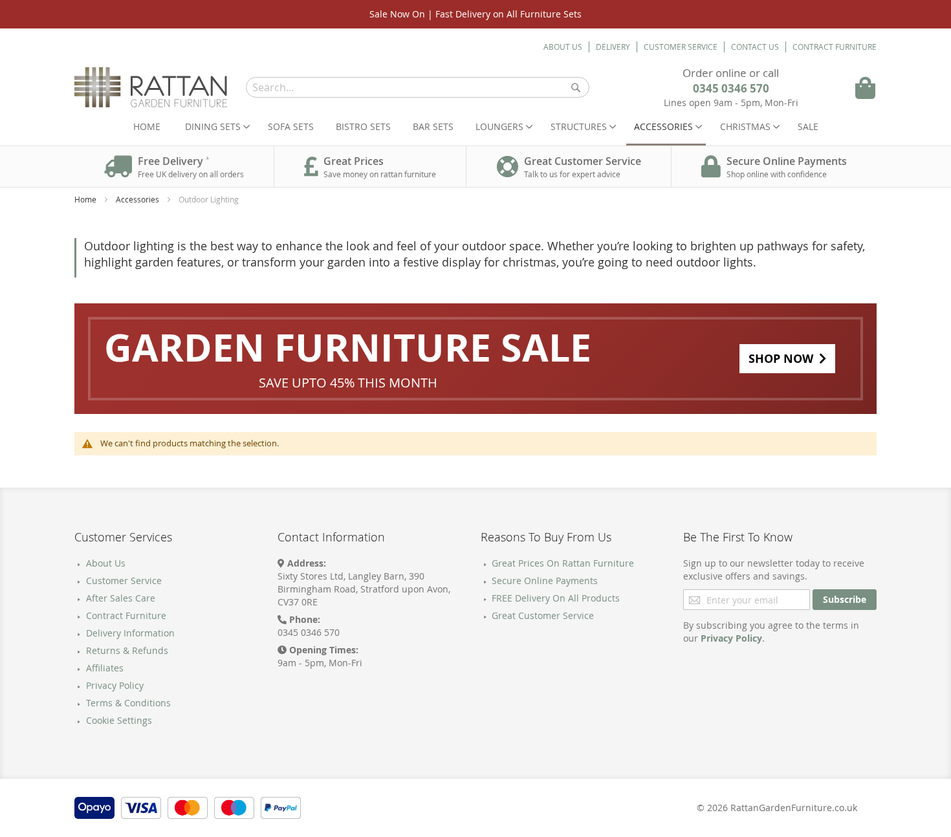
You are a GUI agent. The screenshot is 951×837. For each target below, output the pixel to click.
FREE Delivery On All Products (556, 598)
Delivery (613, 46)
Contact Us (755, 46)
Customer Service (680, 46)
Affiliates (105, 668)
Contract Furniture (834, 46)
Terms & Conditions (128, 703)
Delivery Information (130, 633)
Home (146, 126)
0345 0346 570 (731, 88)
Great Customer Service (543, 615)
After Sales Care (120, 598)
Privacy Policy (115, 685)
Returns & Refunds (127, 650)
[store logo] (151, 87)
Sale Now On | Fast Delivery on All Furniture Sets (475, 14)
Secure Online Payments (545, 580)
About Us (562, 46)
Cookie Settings (119, 720)
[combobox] (417, 87)
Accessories (138, 199)
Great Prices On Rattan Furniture (563, 563)
